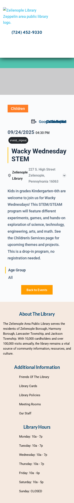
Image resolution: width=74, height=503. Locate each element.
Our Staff (25, 413)
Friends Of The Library (34, 377)
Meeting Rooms (30, 404)
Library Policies (29, 395)
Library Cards (28, 386)
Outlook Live (56, 121)
